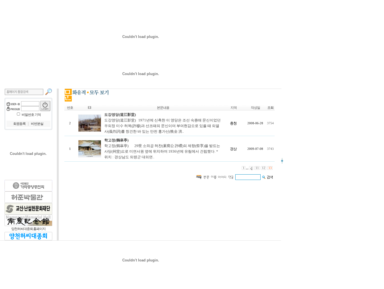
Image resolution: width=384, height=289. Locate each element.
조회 (270, 108)
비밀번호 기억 (31, 115)
